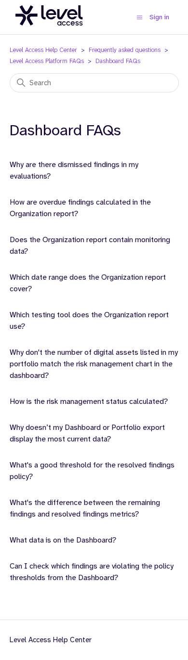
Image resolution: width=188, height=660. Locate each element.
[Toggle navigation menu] (139, 17)
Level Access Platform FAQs (47, 61)
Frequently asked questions (125, 50)
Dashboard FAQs (117, 61)
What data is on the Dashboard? (63, 540)
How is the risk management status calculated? (89, 401)
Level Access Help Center (43, 50)
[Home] (49, 31)
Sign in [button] (159, 17)
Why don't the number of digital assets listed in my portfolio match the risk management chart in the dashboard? (94, 363)
